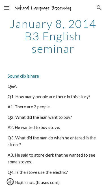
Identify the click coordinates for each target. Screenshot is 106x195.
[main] (53, 36)
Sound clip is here (23, 76)
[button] (7, 8)
